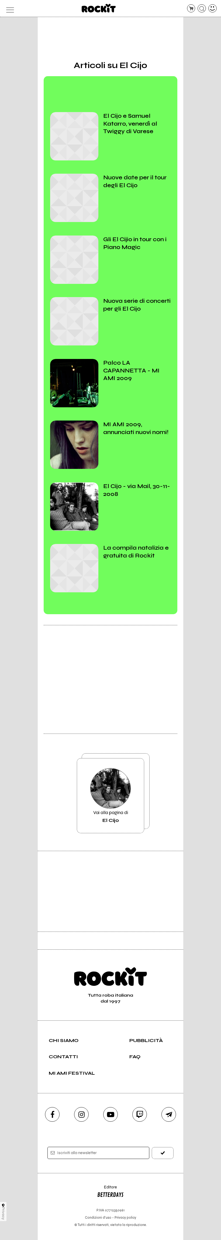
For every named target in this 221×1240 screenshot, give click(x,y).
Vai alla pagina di (110, 816)
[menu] (8, 8)
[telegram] (168, 1114)
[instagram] (81, 1114)
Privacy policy (125, 1217)
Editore (107, 1189)
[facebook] (52, 1114)
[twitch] (139, 1114)
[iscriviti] (163, 1153)
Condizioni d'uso (98, 1217)
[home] (99, 8)
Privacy (3, 1213)
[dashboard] (212, 8)
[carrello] (191, 8)
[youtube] (110, 1114)
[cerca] (202, 8)
